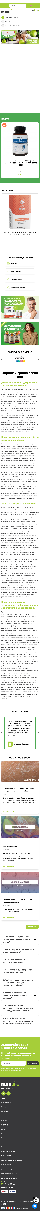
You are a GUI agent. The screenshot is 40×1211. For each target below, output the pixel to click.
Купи (20, 174)
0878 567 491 (8, 1181)
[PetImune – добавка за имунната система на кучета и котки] (20, 212)
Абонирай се (32, 1063)
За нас (3, 1116)
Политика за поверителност (11, 1070)
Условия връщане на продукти (12, 1160)
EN (33, 5)
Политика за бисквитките (10, 1151)
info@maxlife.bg (9, 1184)
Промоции (5, 1107)
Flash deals (5, 1111)
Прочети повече (8, 811)
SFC (4, 1204)
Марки (3, 1129)
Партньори (5, 1124)
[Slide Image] (20, 43)
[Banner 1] (20, 318)
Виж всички (32, 927)
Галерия (4, 1120)
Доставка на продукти (9, 1169)
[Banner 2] (20, 344)
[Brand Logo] (20, 363)
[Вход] (29, 11)
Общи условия (6, 1155)
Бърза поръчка (6, 1164)
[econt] (12, 1191)
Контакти (4, 1138)
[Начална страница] (10, 1085)
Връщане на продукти (9, 1173)
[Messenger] (34, 1206)
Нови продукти (6, 1102)
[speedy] (4, 1191)
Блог (3, 1133)
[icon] (3, 1093)
